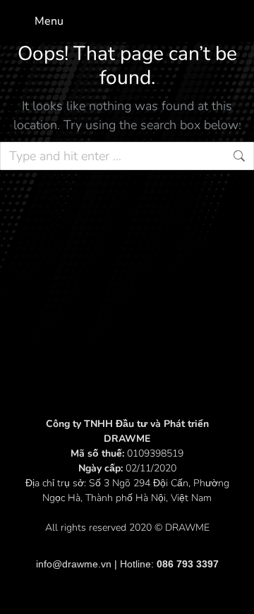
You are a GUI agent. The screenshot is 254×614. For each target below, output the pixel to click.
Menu (49, 21)
